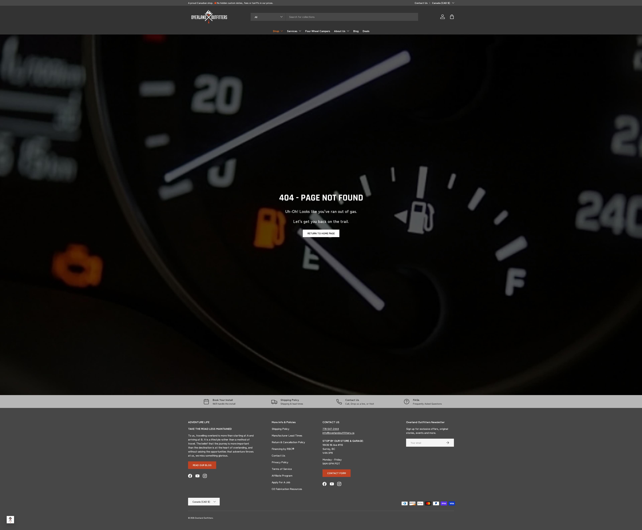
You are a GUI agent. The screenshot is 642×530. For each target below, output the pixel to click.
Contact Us (421, 3)
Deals (366, 31)
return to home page (321, 233)
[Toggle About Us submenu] (348, 31)
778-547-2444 (331, 429)
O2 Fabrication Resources (287, 489)
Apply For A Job (281, 482)
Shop (276, 31)
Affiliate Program (282, 475)
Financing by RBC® (283, 449)
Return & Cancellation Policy (288, 442)
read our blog (202, 465)
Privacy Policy (280, 462)
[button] (452, 16)
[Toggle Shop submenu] (282, 31)
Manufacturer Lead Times (287, 435)
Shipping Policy (280, 429)
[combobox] (334, 17)
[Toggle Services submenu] (300, 31)
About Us (339, 31)
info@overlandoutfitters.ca (338, 433)
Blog (356, 31)
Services (292, 31)
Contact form (336, 473)
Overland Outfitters (204, 517)
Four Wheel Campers (317, 31)
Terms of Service (282, 469)
